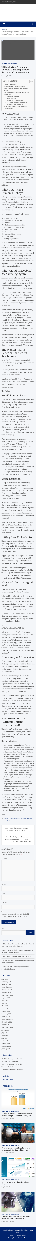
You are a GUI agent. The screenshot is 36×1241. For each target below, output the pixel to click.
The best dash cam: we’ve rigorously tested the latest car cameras (16, 1217)
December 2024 (7, 1019)
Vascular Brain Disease (9, 1067)
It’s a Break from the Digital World (17, 102)
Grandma (23, 818)
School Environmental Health (12, 1064)
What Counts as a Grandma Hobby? (15, 86)
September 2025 (7, 995)
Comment (6, 858)
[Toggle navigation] (4, 24)
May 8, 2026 (5, 1118)
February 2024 (7, 1046)
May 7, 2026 (5, 1152)
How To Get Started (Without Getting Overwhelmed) (15, 107)
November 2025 (7, 990)
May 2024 (5, 1038)
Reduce (9, 821)
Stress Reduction (11, 98)
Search (4, 928)
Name (4, 884)
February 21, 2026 (7, 76)
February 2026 (7, 982)
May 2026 (5, 979)
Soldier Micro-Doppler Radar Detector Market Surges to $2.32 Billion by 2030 (17, 1115)
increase (4, 821)
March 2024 (6, 1043)
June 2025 (5, 1003)
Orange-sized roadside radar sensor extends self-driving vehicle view (16, 1149)
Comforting (17, 818)
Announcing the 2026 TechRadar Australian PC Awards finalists (16, 829)
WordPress (24, 1238)
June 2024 (5, 1035)
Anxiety (7, 818)
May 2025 (5, 1006)
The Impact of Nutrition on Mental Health (17, 11)
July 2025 (5, 1001)
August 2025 (6, 998)
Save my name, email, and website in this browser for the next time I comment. (15, 915)
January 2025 (6, 1017)
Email (4, 893)
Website (4, 903)
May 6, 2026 (5, 1187)
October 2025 (6, 992)
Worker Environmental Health (12, 1070)
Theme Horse (21, 1235)
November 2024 (7, 1022)
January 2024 (6, 1049)
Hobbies (29, 818)
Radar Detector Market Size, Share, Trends (16, 956)
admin (15, 76)
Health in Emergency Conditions (13, 1059)
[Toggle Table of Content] (30, 81)
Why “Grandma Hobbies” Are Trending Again (16, 89)
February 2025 (7, 1014)
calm (11, 818)
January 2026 (6, 984)
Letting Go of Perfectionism (15, 100)
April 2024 (5, 1041)
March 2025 (6, 1011)
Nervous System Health (10, 63)
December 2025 (7, 987)
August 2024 (6, 1030)
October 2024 (6, 1025)
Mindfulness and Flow (12, 96)
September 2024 (7, 1027)
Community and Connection (15, 104)
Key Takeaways (11, 84)
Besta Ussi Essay (7, 1080)
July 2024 (5, 1033)
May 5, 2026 (5, 1221)
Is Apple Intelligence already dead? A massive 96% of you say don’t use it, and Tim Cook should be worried (17, 839)
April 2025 (5, 1009)
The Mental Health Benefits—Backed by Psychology (16, 93)
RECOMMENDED (8, 1086)
